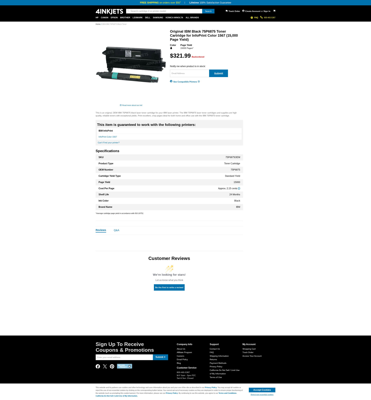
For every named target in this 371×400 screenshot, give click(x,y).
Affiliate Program (184, 352)
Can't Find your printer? (109, 142)
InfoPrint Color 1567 (108, 137)
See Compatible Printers (185, 81)
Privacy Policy (216, 366)
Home (98, 24)
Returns (213, 359)
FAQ (256, 18)
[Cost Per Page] (239, 188)
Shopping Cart (249, 349)
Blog (179, 363)
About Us (181, 349)
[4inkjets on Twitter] (105, 367)
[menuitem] (97, 18)
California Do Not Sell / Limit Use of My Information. (117, 396)
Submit (218, 73)
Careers (180, 356)
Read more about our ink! (132, 105)
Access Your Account (252, 356)
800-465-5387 (269, 18)
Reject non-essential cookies (262, 395)
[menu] (185, 18)
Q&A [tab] (116, 230)
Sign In (266, 11)
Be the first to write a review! (169, 287)
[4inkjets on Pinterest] (112, 367)
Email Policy (182, 359)
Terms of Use (216, 377)
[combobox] (170, 11)
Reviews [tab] (101, 230)
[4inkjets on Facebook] (98, 367)
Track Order (234, 11)
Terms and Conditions (228, 393)
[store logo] (109, 11)
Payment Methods (218, 363)
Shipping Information (219, 356)
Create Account (253, 11)
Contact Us (215, 349)
